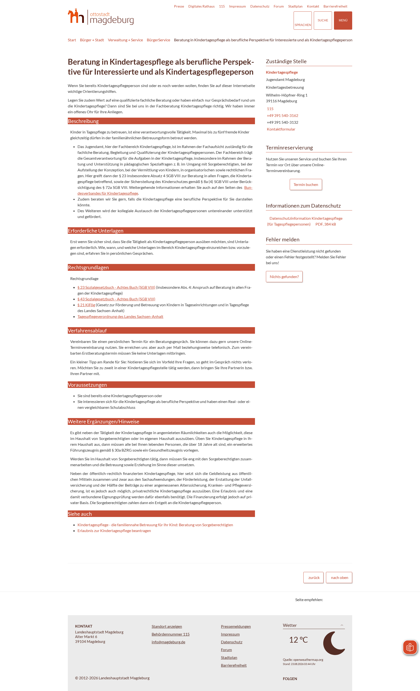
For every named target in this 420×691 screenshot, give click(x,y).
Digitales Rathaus (201, 6)
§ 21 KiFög (86, 304)
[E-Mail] (340, 599)
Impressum (237, 6)
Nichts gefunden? (284, 276)
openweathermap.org (308, 660)
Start (72, 39)
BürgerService (158, 39)
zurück (314, 577)
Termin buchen (306, 184)
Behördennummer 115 (171, 634)
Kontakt (313, 6)
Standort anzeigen (167, 626)
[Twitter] (328, 599)
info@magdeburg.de (168, 641)
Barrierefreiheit (335, 6)
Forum (279, 6)
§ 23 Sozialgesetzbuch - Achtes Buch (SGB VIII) (116, 287)
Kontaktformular (280, 129)
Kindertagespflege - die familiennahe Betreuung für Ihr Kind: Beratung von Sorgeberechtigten (155, 524)
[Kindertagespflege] (307, 101)
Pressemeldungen (236, 626)
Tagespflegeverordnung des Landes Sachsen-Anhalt (120, 316)
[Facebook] (334, 599)
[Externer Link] (255, 20)
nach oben (339, 577)
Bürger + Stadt (92, 39)
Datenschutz (259, 6)
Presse (179, 6)
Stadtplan (295, 6)
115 (222, 6)
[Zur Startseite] (100, 16)
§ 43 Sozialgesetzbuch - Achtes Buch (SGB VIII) (116, 299)
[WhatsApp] (346, 599)
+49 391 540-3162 (282, 115)
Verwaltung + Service (125, 39)
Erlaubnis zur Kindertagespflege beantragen (114, 530)
